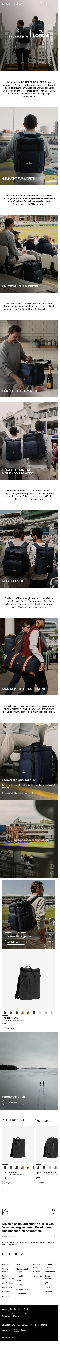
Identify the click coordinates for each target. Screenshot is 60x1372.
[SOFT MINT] (51, 1013)
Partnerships (37, 1276)
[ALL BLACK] (5, 1013)
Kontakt (19, 1276)
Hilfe (18, 1264)
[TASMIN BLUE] (11, 1013)
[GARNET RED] (34, 1013)
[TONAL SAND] (40, 1013)
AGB (46, 1283)
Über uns (5, 1264)
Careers (5, 1292)
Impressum (49, 1287)
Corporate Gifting (36, 1265)
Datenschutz (50, 1272)
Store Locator (22, 1293)
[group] (29, 1155)
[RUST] (22, 1013)
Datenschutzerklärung (9, 1244)
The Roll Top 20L (10, 1018)
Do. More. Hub (8, 1287)
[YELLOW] (28, 1013)
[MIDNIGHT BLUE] (17, 1013)
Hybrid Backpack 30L (46, 1172)
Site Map (48, 1292)
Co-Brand (36, 1272)
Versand (19, 1280)
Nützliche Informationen (50, 1265)
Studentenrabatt (23, 1289)
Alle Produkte (7, 1283)
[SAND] (46, 1013)
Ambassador (7, 1296)
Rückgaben (21, 1285)
